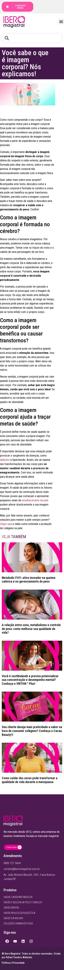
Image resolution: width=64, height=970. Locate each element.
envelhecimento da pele (35, 500)
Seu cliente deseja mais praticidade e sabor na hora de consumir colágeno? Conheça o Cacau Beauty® (32, 730)
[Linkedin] (23, 941)
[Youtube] (15, 941)
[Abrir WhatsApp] (55, 961)
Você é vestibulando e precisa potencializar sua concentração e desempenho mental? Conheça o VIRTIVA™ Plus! (30, 679)
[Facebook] (7, 941)
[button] (61, 21)
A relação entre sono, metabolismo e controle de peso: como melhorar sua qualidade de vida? (31, 628)
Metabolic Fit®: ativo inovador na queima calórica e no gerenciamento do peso (28, 579)
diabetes (5, 459)
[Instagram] (31, 941)
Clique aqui (6, 524)
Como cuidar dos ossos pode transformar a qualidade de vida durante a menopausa (29, 780)
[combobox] (32, 38)
